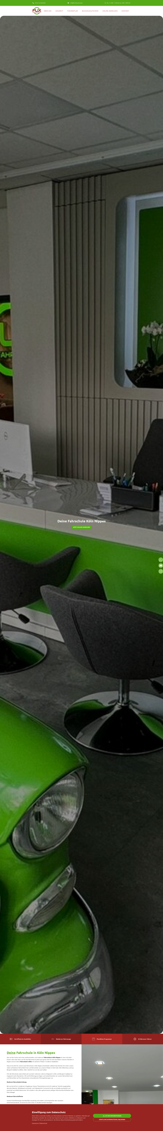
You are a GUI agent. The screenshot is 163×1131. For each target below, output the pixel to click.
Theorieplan (72, 11)
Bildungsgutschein (90, 11)
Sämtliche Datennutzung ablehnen (112, 1119)
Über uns (47, 11)
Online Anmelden (110, 11)
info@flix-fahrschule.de (76, 3)
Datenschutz (43, 1123)
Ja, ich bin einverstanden (112, 1116)
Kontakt (125, 11)
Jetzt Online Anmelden (81, 527)
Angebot (59, 11)
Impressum (35, 1123)
